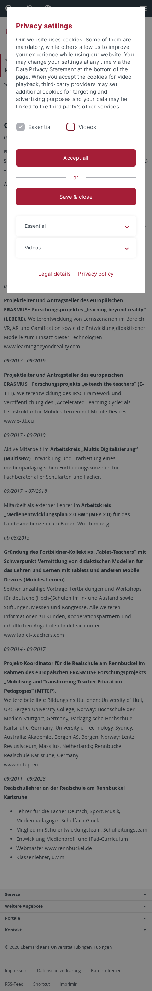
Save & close (76, 196)
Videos (87, 127)
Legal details (54, 273)
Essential (40, 127)
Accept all (75, 157)
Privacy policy (95, 273)
